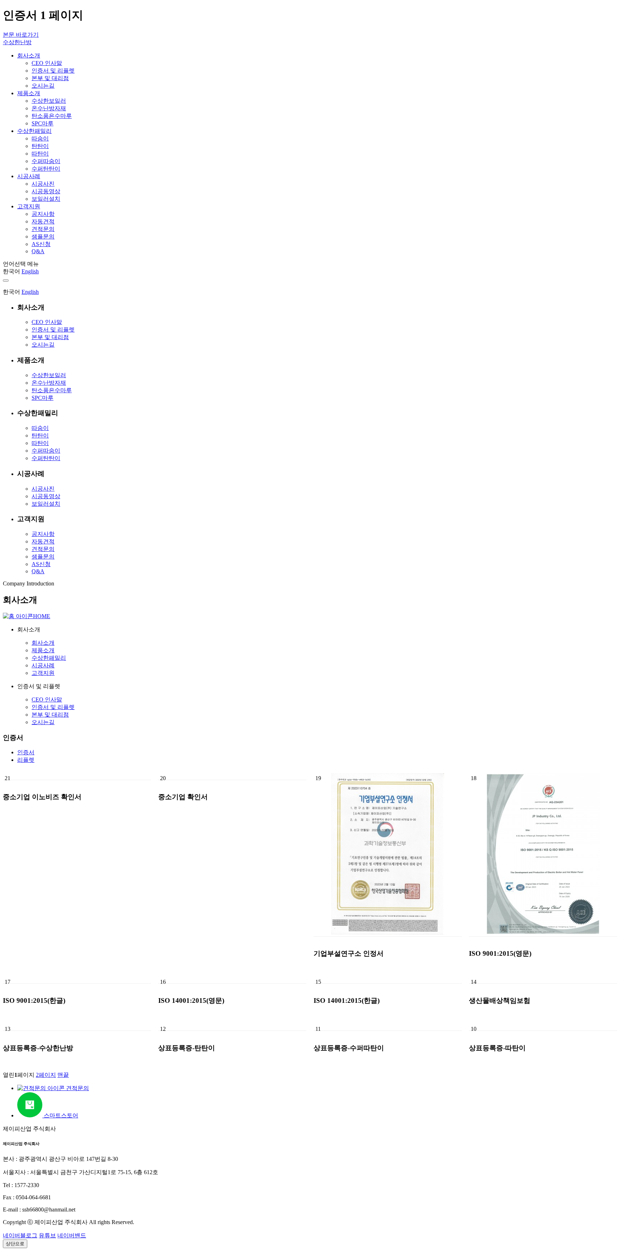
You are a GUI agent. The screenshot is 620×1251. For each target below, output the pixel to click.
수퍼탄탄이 (46, 458)
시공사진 (43, 489)
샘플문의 (43, 556)
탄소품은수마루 (52, 390)
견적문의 (43, 549)
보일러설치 (46, 504)
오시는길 (43, 345)
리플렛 (25, 760)
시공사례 (43, 665)
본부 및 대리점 (50, 337)
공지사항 (43, 534)
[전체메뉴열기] (6, 280)
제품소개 (43, 650)
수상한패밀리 (49, 658)
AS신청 (41, 564)
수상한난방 (17, 42)
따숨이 (40, 428)
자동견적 (43, 541)
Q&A (38, 571)
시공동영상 (46, 496)
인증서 (25, 752)
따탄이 (40, 443)
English (30, 271)
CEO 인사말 (47, 322)
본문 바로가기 (21, 35)
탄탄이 (40, 435)
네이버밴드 (71, 1235)
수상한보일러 (49, 375)
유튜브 (47, 1235)
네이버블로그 (20, 1235)
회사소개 (43, 643)
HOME (41, 616)
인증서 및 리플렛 (53, 329)
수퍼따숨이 (46, 451)
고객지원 (43, 673)
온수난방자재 (49, 383)
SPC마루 (42, 398)
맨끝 (63, 1075)
